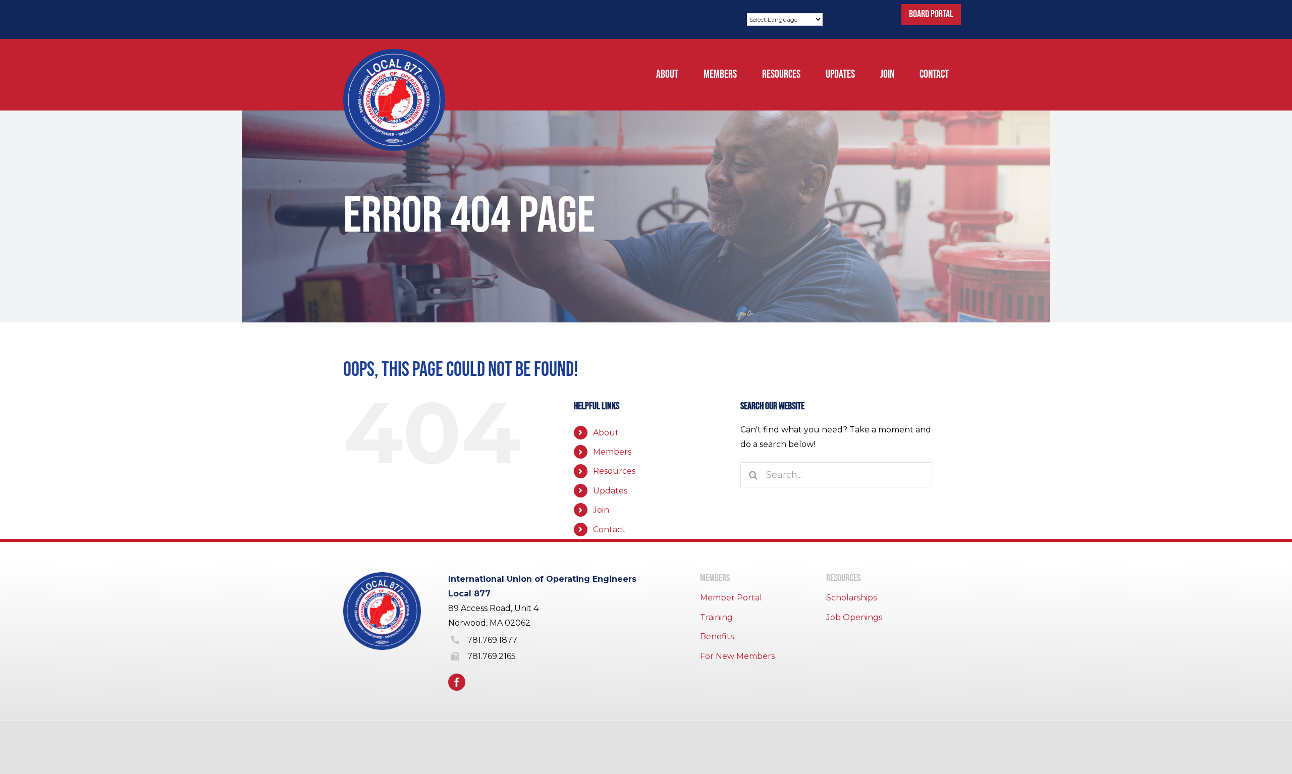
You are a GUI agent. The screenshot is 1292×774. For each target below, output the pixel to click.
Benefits (717, 636)
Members (612, 452)
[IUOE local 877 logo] (394, 53)
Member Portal (731, 597)
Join (601, 510)
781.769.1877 (492, 640)
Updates (610, 490)
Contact (609, 529)
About (606, 432)
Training (716, 617)
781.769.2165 (491, 656)
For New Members (737, 656)
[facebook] (456, 682)
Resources (614, 471)
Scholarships (851, 597)
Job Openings (854, 617)
